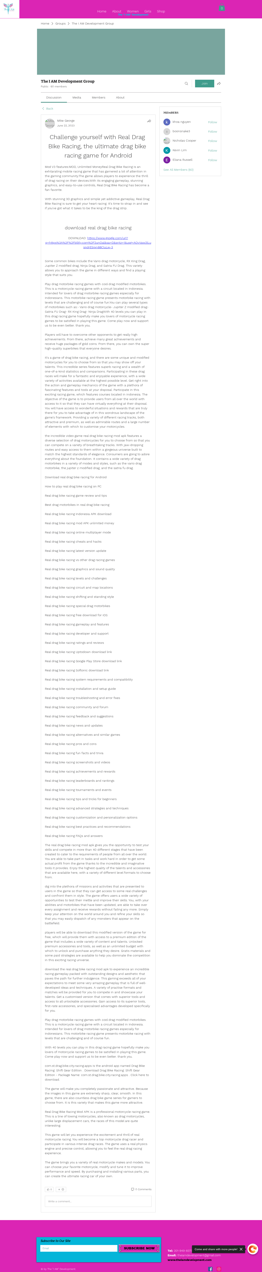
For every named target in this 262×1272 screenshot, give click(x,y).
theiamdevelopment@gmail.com (199, 1255)
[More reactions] (61, 1189)
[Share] (149, 121)
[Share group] (219, 83)
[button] (221, 7)
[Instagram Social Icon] (219, 1269)
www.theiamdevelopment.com (190, 1260)
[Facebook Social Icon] (210, 1269)
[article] (98, 663)
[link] (54, 97)
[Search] (186, 83)
